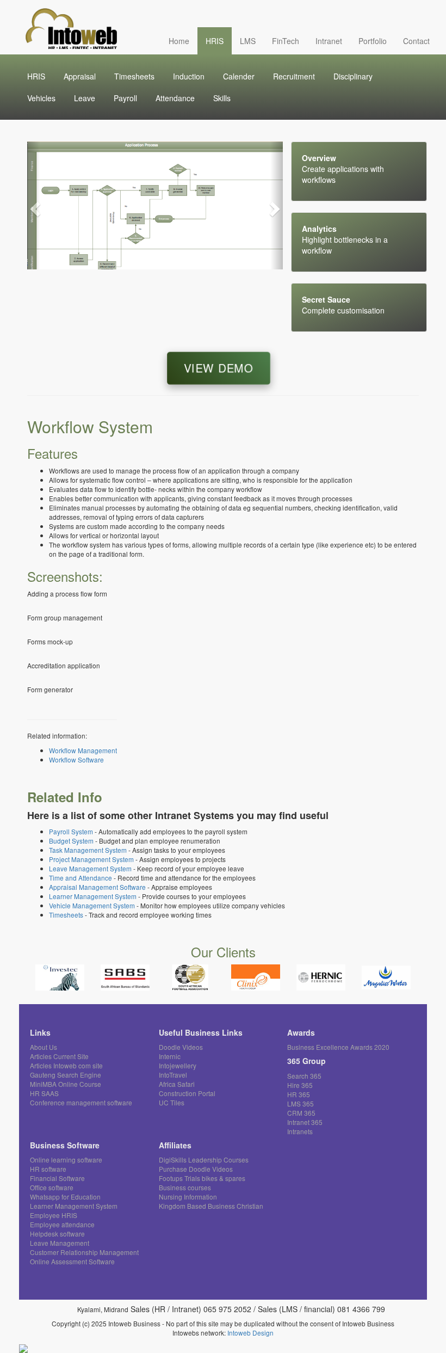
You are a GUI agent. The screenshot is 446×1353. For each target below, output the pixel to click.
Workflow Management (83, 750)
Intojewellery (177, 1065)
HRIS (215, 40)
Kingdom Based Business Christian (211, 1205)
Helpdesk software (57, 1233)
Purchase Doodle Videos (196, 1168)
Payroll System (71, 831)
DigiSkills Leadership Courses (204, 1159)
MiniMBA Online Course (65, 1083)
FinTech (285, 40)
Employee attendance (62, 1224)
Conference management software (81, 1102)
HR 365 (298, 1094)
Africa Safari (177, 1083)
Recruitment (294, 76)
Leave (84, 98)
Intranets (300, 1131)
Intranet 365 (305, 1122)
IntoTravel (173, 1074)
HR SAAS (44, 1093)
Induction (189, 76)
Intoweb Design (250, 1332)
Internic (170, 1056)
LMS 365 (300, 1103)
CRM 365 (301, 1112)
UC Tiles (171, 1102)
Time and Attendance (80, 877)
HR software (48, 1168)
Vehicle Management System (92, 905)
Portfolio (372, 40)
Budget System (71, 840)
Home (179, 40)
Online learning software (66, 1159)
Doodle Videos (181, 1046)
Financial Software (57, 1178)
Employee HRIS (53, 1215)
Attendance (175, 98)
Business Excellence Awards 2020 (338, 1046)
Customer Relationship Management (84, 1252)
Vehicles (41, 98)
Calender (239, 76)
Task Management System (88, 849)
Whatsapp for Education (65, 1196)
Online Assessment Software (72, 1261)
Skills (222, 98)
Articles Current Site (59, 1056)
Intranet (328, 40)
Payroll (125, 98)
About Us (43, 1046)
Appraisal (80, 76)
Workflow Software (76, 759)
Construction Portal (187, 1093)
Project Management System (91, 859)
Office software (51, 1187)
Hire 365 (300, 1085)
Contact (416, 40)
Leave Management (59, 1242)
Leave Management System (90, 868)
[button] (33, 205)
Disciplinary (353, 76)
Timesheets (134, 76)
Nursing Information (188, 1196)
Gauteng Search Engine (65, 1074)
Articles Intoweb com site (66, 1065)
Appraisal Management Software (97, 886)
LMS (248, 40)
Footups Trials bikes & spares (202, 1178)
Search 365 (304, 1075)
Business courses (185, 1187)
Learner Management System (93, 896)
